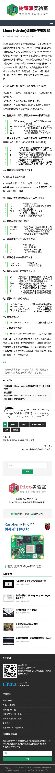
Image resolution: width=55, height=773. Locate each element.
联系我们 (6, 723)
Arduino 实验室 (9, 705)
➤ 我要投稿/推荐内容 (11, 746)
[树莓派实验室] (27, 15)
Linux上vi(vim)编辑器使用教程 (27, 386)
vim (6, 430)
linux (24, 424)
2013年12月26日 (11, 36)
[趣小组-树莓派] (26, 417)
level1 (13, 424)
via (4, 361)
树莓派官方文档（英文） (13, 718)
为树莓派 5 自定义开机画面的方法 (31, 581)
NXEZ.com (7, 700)
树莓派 (15, 430)
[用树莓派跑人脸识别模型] (8, 629)
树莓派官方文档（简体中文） (15, 714)
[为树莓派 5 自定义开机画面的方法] (8, 586)
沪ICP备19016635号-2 (40, 770)
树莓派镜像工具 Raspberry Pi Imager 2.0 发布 (33, 596)
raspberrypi (38, 424)
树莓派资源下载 (9, 709)
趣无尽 (26, 685)
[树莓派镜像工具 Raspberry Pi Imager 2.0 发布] (8, 601)
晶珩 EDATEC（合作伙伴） (14, 727)
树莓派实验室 (27, 36)
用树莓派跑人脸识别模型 (27, 623)
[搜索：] (27, 465)
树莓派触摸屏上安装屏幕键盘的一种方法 (34, 638)
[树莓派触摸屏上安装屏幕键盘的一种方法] (8, 643)
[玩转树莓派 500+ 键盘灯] (8, 615)
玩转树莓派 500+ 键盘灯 (27, 609)
